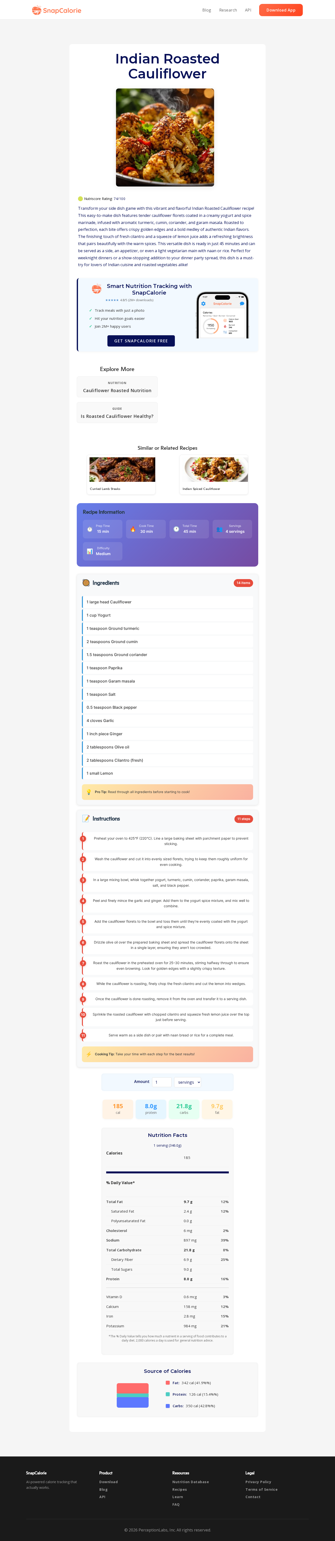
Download (108, 1481)
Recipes (179, 1489)
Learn (177, 1496)
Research (228, 10)
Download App (281, 10)
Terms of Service (261, 1489)
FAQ (176, 1504)
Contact (253, 1496)
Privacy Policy (258, 1481)
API (248, 10)
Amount (142, 1081)
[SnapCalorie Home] (57, 10)
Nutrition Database (190, 1481)
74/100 (119, 198)
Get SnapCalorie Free (141, 341)
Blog (206, 10)
